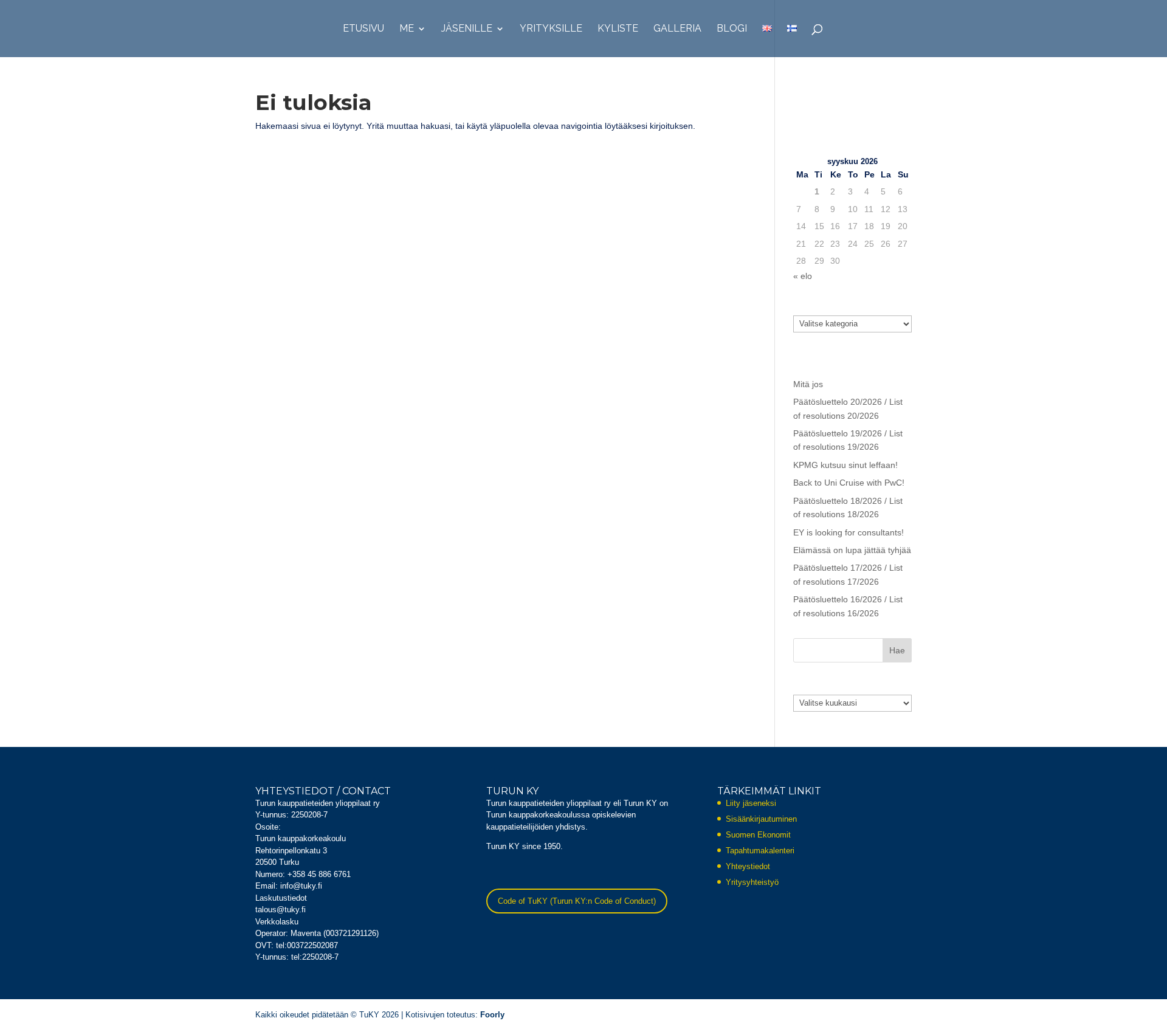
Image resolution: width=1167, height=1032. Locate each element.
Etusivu (363, 29)
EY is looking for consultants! (848, 532)
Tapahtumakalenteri (760, 850)
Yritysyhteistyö (752, 882)
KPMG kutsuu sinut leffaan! (845, 465)
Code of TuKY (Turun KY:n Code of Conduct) (577, 901)
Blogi (732, 29)
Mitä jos (808, 384)
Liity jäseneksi (751, 803)
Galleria (677, 29)
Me (406, 29)
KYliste (617, 29)
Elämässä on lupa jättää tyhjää (852, 550)
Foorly (492, 1014)
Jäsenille (466, 29)
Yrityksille (551, 29)
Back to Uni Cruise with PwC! (848, 482)
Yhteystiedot (748, 866)
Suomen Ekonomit (758, 834)
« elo (802, 276)
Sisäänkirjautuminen (761, 819)
